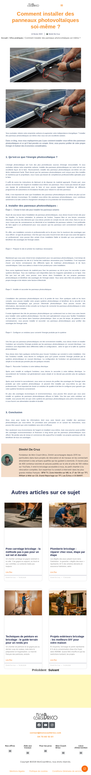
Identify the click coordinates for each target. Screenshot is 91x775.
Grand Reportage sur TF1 (50, 475)
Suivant (53, 670)
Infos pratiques (16, 38)
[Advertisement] (45, 691)
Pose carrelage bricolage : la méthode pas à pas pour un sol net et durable (23, 552)
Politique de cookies (38, 771)
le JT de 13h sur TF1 (78, 472)
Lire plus (9, 572)
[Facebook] (39, 725)
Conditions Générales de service (66, 771)
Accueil (4, 38)
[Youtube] (45, 725)
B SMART (79, 475)
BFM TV (44, 472)
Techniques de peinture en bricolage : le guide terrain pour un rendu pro (22, 639)
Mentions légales (17, 771)
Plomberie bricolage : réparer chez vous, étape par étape (67, 552)
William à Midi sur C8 (28, 475)
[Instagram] (52, 725)
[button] (62, 5)
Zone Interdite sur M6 (58, 472)
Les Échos (67, 475)
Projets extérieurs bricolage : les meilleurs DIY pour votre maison (67, 639)
